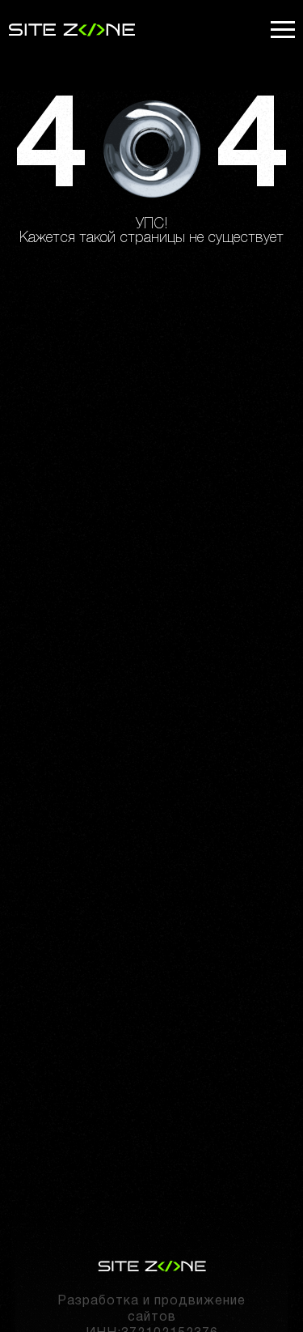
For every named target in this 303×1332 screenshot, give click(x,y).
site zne (72, 29)
